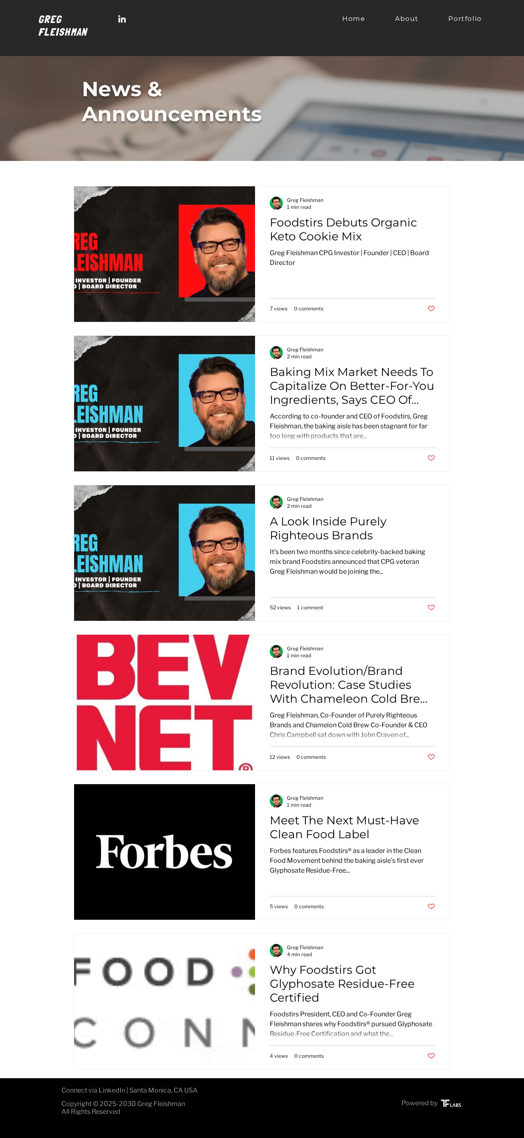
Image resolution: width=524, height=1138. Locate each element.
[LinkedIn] (122, 19)
